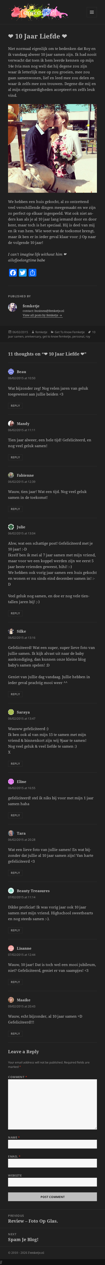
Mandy (23, 423)
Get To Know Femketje (70, 332)
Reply (15, 406)
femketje (41, 332)
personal (78, 336)
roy (88, 336)
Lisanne (24, 948)
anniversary (33, 336)
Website (15, 1175)
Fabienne (25, 475)
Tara (21, 833)
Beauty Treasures (33, 890)
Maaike (24, 999)
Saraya (23, 712)
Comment (17, 1077)
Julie (21, 526)
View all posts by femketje (41, 315)
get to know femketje (56, 336)
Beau (21, 371)
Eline (21, 781)
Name (14, 1137)
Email (14, 1156)
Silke (21, 631)
